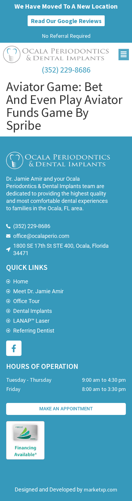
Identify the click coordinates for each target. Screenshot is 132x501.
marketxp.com (100, 489)
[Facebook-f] (13, 348)
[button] (123, 54)
